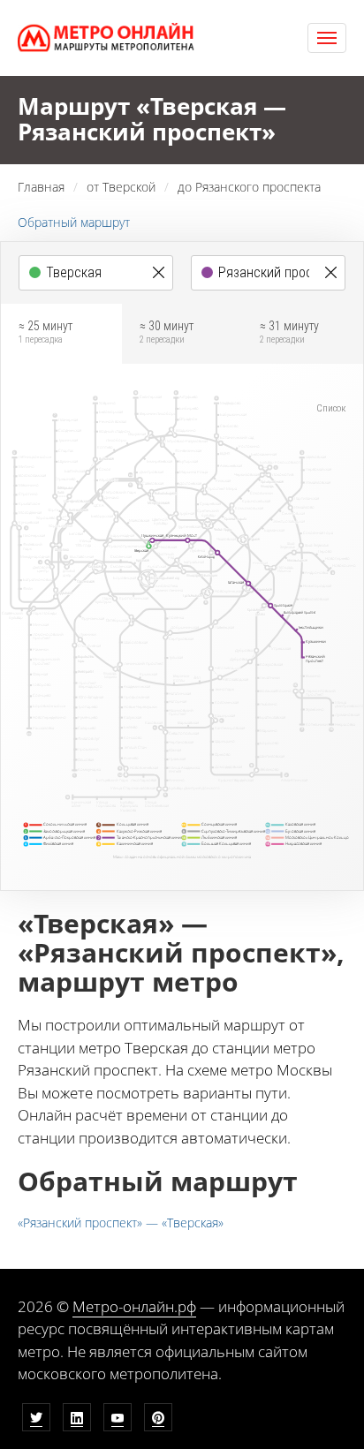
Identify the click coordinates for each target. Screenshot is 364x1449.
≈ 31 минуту (289, 332)
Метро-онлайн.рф (134, 1306)
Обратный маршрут (74, 222)
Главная (41, 186)
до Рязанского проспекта (249, 186)
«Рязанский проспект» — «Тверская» (121, 1222)
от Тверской (121, 186)
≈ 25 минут (45, 332)
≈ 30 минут (166, 332)
